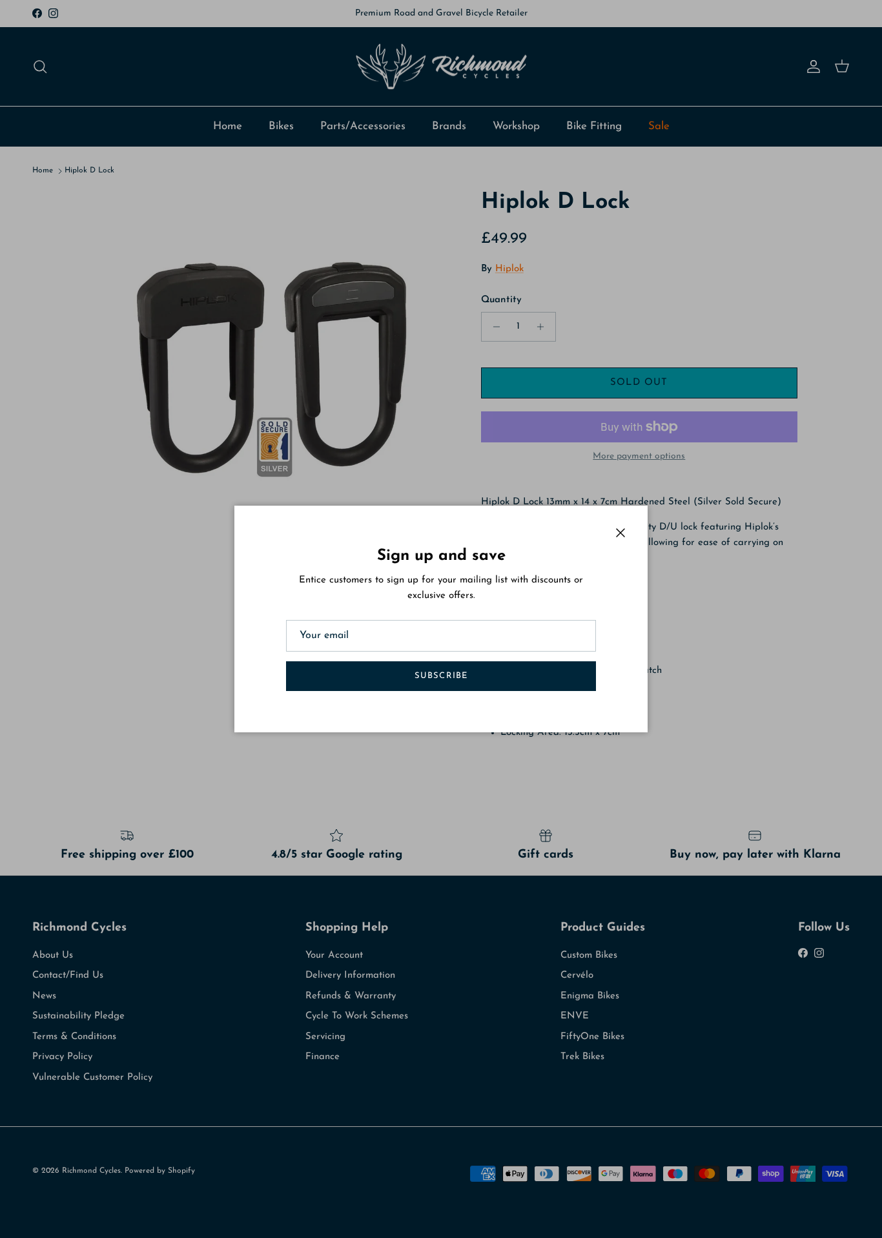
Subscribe (441, 676)
